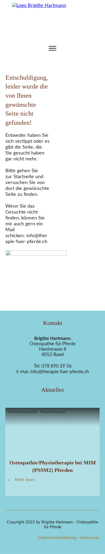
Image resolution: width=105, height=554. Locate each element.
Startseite (23, 176)
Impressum (89, 538)
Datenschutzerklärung (57, 538)
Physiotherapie (52, 411)
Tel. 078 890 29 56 (53, 366)
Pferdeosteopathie (23, 411)
